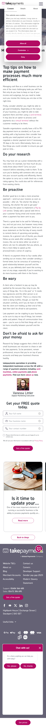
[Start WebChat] (38, 548)
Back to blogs (23, 537)
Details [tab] (23, 8)
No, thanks (28, 666)
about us (30, 374)
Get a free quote (23, 448)
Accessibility (8, 579)
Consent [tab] (10, 8)
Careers (26, 567)
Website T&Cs (9, 563)
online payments (19, 372)
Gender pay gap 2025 (33, 575)
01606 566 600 (17, 588)
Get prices (23, 722)
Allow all (23, 43)
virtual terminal (22, 120)
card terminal (35, 114)
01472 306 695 (15, 591)
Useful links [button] (8, 621)
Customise (22, 50)
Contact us (28, 563)
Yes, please (11, 666)
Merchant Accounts (12, 575)
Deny (23, 57)
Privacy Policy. (38, 441)
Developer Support (31, 571)
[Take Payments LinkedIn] (21, 605)
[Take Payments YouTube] (10, 605)
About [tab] (35, 8)
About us (7, 567)
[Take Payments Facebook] (5, 605)
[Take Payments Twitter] (16, 605)
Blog (5, 571)
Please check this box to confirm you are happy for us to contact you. (22, 436)
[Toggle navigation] (41, 3)
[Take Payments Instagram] (26, 605)
